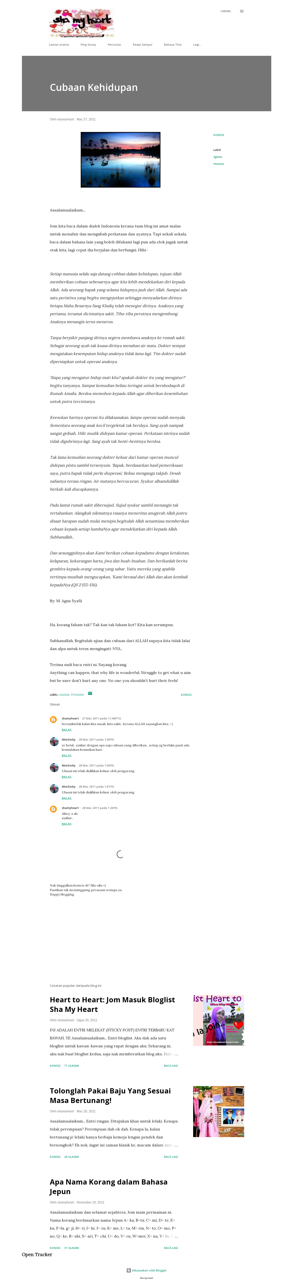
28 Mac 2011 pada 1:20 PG (99, 808)
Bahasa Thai (173, 44)
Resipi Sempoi (142, 44)
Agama (217, 157)
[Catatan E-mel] (90, 695)
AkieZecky (69, 739)
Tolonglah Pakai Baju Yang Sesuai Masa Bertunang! (110, 1095)
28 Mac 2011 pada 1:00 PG (96, 739)
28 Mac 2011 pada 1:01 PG (96, 786)
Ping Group (88, 44)
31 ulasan (71, 1248)
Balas (67, 730)
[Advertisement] (114, 934)
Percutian (114, 44)
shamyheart (70, 718)
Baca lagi (171, 1066)
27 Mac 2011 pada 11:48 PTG (101, 718)
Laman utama (59, 44)
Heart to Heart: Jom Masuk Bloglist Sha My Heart (112, 1004)
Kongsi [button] (218, 135)
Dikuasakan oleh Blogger (149, 1270)
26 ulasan (71, 1157)
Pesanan (218, 164)
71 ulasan (71, 1066)
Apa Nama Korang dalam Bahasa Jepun (109, 1186)
